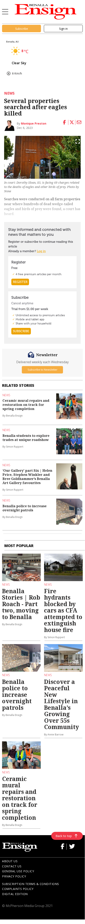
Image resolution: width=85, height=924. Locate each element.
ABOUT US (9, 861)
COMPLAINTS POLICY (18, 889)
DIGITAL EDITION (15, 894)
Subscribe (21, 29)
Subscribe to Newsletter (42, 369)
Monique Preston (33, 123)
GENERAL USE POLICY (18, 871)
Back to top (64, 836)
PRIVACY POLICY (14, 876)
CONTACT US (11, 866)
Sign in (63, 29)
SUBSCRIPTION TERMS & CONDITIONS (30, 884)
